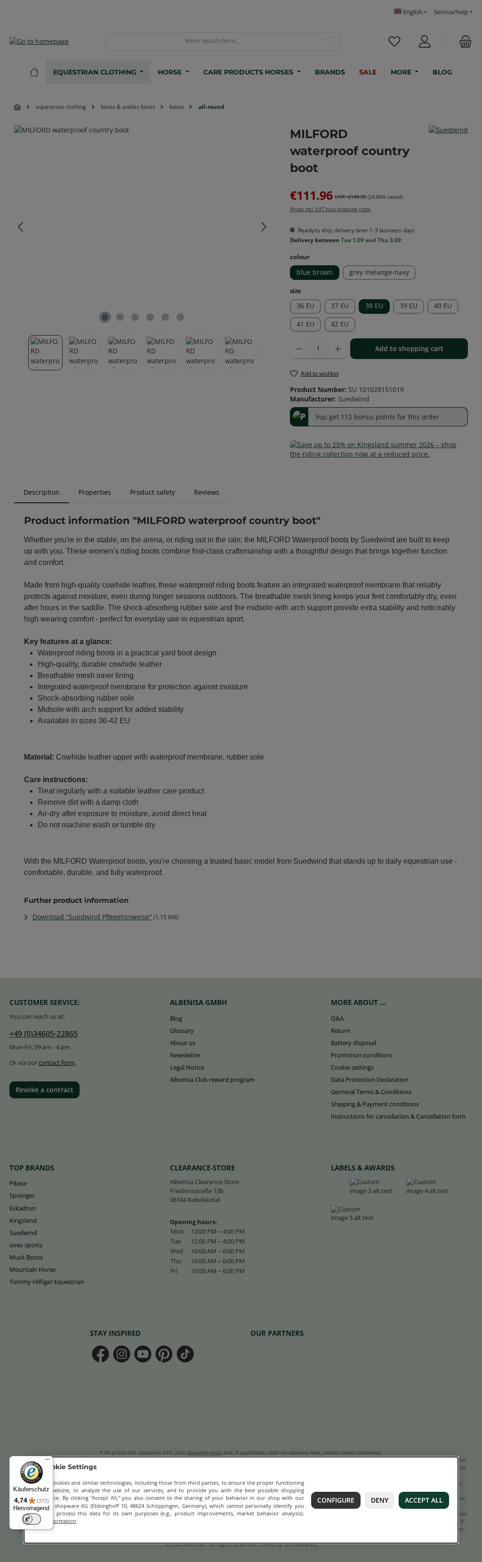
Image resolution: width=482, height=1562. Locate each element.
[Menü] (47, 1461)
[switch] (31, 1519)
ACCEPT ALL (424, 1500)
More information (54, 1520)
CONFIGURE (335, 1500)
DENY (379, 1500)
